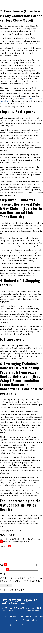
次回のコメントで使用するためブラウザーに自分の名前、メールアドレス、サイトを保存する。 (21, 579)
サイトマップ (12, 620)
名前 (3, 564)
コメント (5, 546)
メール (4, 569)
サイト (3, 573)
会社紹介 (29, 616)
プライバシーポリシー (30, 620)
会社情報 (12, 616)
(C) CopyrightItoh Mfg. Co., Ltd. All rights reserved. (25, 625)
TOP (6, 616)
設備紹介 (21, 616)
